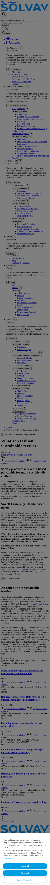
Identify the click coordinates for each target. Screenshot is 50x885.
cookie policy (11, 858)
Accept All (25, 866)
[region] (25, 859)
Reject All (25, 873)
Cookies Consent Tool (25, 880)
